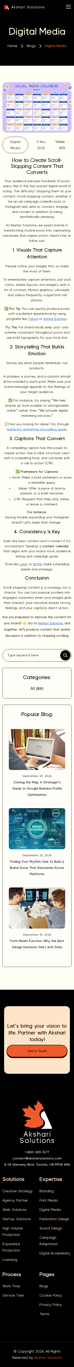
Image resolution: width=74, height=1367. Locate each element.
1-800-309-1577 (37, 1152)
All (37, 688)
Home (12, 46)
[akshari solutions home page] (24, 6)
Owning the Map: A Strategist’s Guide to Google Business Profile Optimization (37, 788)
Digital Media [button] (15, 145)
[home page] (37, 1125)
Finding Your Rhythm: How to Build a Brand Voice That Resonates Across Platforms (37, 868)
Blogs (31, 46)
